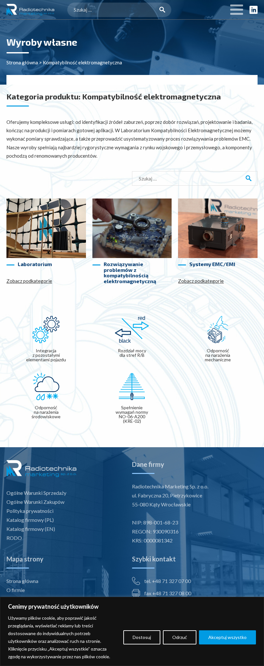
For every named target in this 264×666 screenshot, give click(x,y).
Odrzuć (179, 637)
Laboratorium (35, 264)
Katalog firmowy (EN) (30, 529)
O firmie (15, 590)
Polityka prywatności (29, 511)
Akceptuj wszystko (227, 637)
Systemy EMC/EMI (212, 264)
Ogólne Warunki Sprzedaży (36, 493)
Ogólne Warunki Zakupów (35, 502)
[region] (132, 631)
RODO (14, 538)
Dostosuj (142, 637)
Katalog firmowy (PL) (30, 520)
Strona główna (22, 62)
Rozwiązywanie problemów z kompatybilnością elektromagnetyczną (130, 272)
